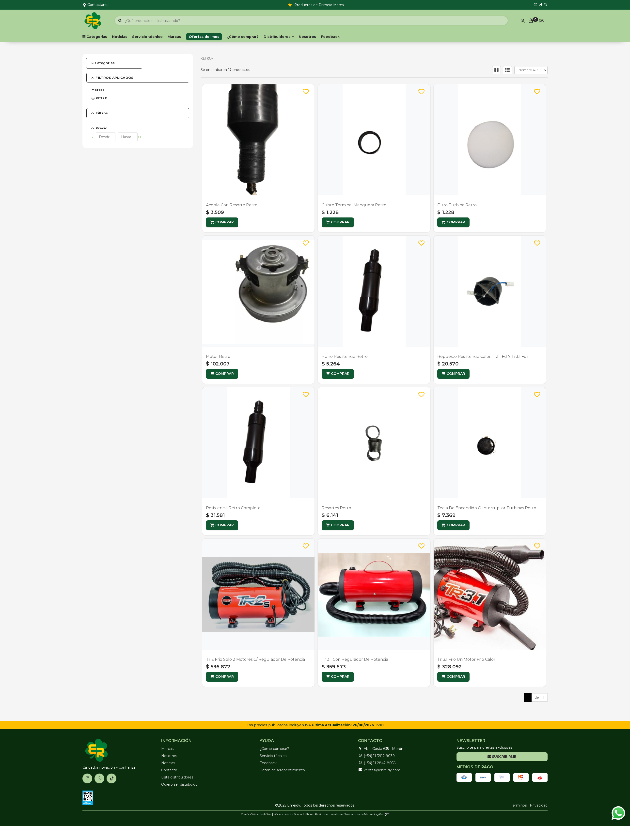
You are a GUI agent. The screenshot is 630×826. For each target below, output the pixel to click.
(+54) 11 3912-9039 (379, 756)
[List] (507, 70)
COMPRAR (224, 222)
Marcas (174, 36)
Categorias (105, 63)
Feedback (330, 36)
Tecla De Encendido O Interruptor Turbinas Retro (486, 508)
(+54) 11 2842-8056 (379, 763)
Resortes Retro (336, 508)
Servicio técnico (147, 36)
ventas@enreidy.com (382, 770)
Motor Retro (218, 356)
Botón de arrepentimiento (282, 770)
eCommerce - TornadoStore (293, 814)
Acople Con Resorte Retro (231, 205)
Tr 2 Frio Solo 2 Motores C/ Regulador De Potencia (255, 659)
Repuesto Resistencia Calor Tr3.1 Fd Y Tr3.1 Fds (482, 356)
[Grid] (496, 70)
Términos (519, 805)
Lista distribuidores (177, 777)
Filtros (101, 113)
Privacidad (539, 805)
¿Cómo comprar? (243, 36)
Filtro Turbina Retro (457, 205)
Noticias (119, 36)
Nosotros (307, 36)
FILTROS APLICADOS (114, 77)
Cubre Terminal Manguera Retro (354, 205)
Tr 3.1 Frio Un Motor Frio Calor (466, 659)
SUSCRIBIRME (503, 756)
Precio (101, 128)
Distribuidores (277, 36)
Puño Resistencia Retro (345, 356)
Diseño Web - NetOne (256, 814)
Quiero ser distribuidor (180, 784)
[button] (387, 814)
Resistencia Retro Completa (233, 508)
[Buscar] (120, 20)
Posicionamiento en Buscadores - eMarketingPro (349, 814)
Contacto (169, 770)
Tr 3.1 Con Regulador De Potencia (355, 659)
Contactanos (98, 4)
